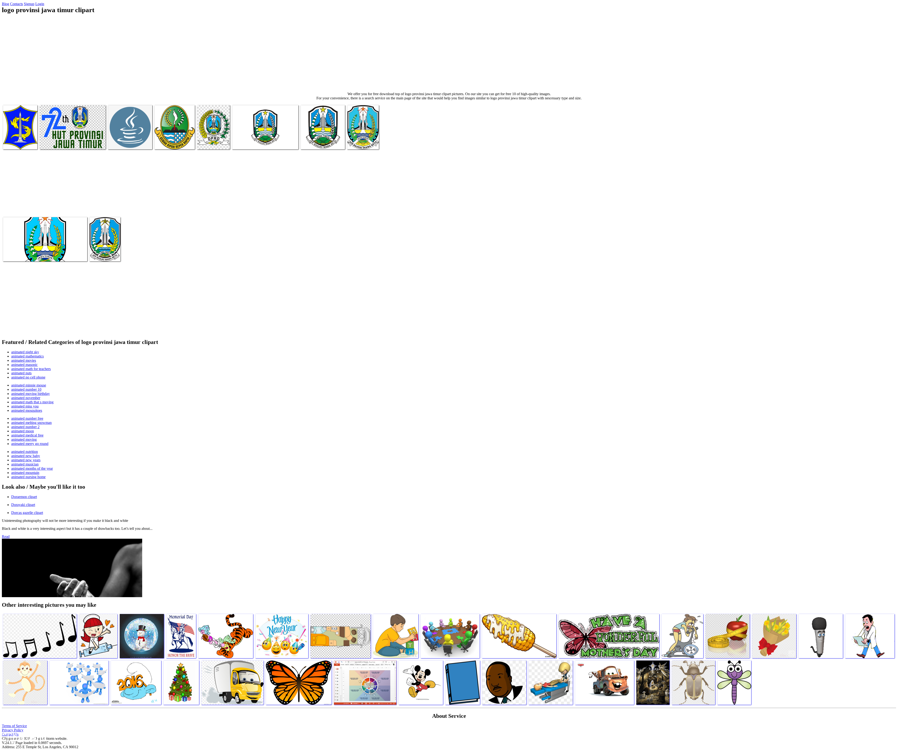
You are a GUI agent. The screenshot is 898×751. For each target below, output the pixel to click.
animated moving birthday (30, 394)
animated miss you (25, 406)
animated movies (23, 360)
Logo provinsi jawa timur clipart (17, 141)
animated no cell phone (28, 377)
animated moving (24, 439)
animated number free (27, 418)
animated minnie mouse (28, 385)
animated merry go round (29, 444)
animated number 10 (26, 389)
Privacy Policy (12, 730)
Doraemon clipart (24, 497)
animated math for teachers (31, 369)
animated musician (25, 464)
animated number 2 (25, 427)
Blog (5, 4)
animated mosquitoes (26, 410)
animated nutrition (24, 452)
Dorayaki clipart (23, 505)
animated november (25, 398)
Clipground (23, 737)
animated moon (22, 431)
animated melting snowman (31, 423)
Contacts (16, 4)
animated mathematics (27, 356)
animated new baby (25, 456)
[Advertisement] (449, 53)
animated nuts (21, 373)
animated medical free (27, 435)
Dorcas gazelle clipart (27, 513)
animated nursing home (28, 477)
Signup (29, 4)
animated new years (25, 460)
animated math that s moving (32, 402)
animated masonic (24, 365)
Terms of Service (14, 726)
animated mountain (25, 473)
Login (39, 4)
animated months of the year (32, 468)
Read (6, 536)
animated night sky (25, 352)
